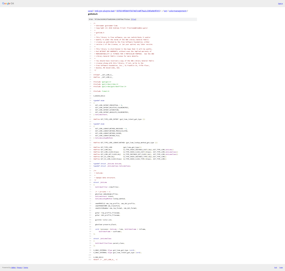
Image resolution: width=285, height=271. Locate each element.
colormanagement (178, 10)
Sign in (280, 3)
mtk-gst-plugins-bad (104, 10)
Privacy (19, 267)
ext (165, 10)
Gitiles (13, 267)
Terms (25, 267)
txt (275, 267)
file (133, 19)
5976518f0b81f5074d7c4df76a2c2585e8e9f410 (138, 10)
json (281, 267)
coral (90, 10)
